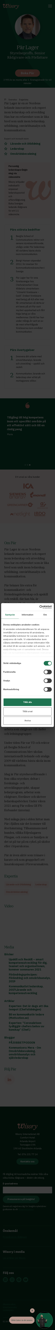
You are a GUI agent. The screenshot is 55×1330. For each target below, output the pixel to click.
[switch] (48, 672)
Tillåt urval (28, 711)
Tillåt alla (27, 702)
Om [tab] (45, 614)
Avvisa (27, 720)
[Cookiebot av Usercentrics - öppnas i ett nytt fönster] (39, 607)
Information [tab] (27, 614)
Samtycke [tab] (10, 614)
